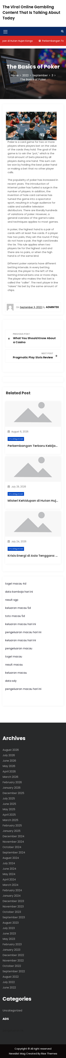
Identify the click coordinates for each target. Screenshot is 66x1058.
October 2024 (12, 847)
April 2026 (9, 771)
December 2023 (13, 901)
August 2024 (11, 858)
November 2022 (13, 960)
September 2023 (14, 917)
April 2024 (9, 879)
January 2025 (11, 831)
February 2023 (12, 944)
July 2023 (9, 928)
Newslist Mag (17, 1053)
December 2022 (13, 955)
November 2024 (13, 842)
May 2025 (9, 809)
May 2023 (9, 939)
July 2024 (9, 863)
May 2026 (9, 766)
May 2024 (9, 874)
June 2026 (9, 761)
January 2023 (11, 950)
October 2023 (12, 912)
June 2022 (9, 987)
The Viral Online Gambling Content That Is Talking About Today (31, 12)
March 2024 (10, 885)
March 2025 (10, 820)
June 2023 (9, 933)
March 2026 (10, 777)
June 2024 (9, 869)
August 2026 (11, 750)
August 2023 (11, 923)
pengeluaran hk (13, 1031)
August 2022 (11, 977)
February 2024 (12, 890)
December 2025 (13, 793)
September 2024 (14, 852)
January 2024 (12, 896)
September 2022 (14, 971)
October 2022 (12, 966)
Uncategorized (16, 439)
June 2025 (9, 804)
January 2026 (11, 788)
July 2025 (9, 798)
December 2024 (13, 836)
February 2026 (12, 782)
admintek (52, 307)
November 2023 (13, 906)
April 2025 (9, 815)
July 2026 (9, 755)
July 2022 (9, 982)
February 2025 (12, 825)
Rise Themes (49, 1053)
